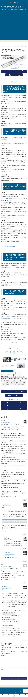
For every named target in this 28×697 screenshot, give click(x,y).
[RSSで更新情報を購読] (20, 408)
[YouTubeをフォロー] (7, 405)
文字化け (4, 386)
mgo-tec (4, 503)
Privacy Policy (21, 691)
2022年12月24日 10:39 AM (6, 566)
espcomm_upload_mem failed (7, 374)
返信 (25, 500)
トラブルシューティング (16, 380)
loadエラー (19, 376)
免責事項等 (14, 692)
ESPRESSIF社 (8, 198)
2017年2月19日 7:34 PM (7, 505)
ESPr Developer (18, 374)
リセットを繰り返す (5, 384)
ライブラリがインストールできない (8, 382)
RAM (23, 376)
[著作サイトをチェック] (7, 402)
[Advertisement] (14, 26)
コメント (4, 655)
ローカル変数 (14, 384)
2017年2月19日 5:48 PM (5, 422)
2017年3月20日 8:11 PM (9, 554)
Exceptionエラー (12, 376)
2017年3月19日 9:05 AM (8, 539)
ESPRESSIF (4, 376)
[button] (18, 74)
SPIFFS (11, 378)
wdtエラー (17, 378)
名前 (2, 669)
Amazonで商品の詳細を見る (8, 246)
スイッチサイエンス (5, 380)
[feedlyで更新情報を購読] (7, 408)
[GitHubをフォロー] (20, 405)
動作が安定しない (21, 384)
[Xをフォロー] (20, 402)
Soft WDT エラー (5, 378)
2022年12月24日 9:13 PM (7, 588)
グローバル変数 (23, 378)
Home (7, 691)
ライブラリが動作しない (21, 382)
